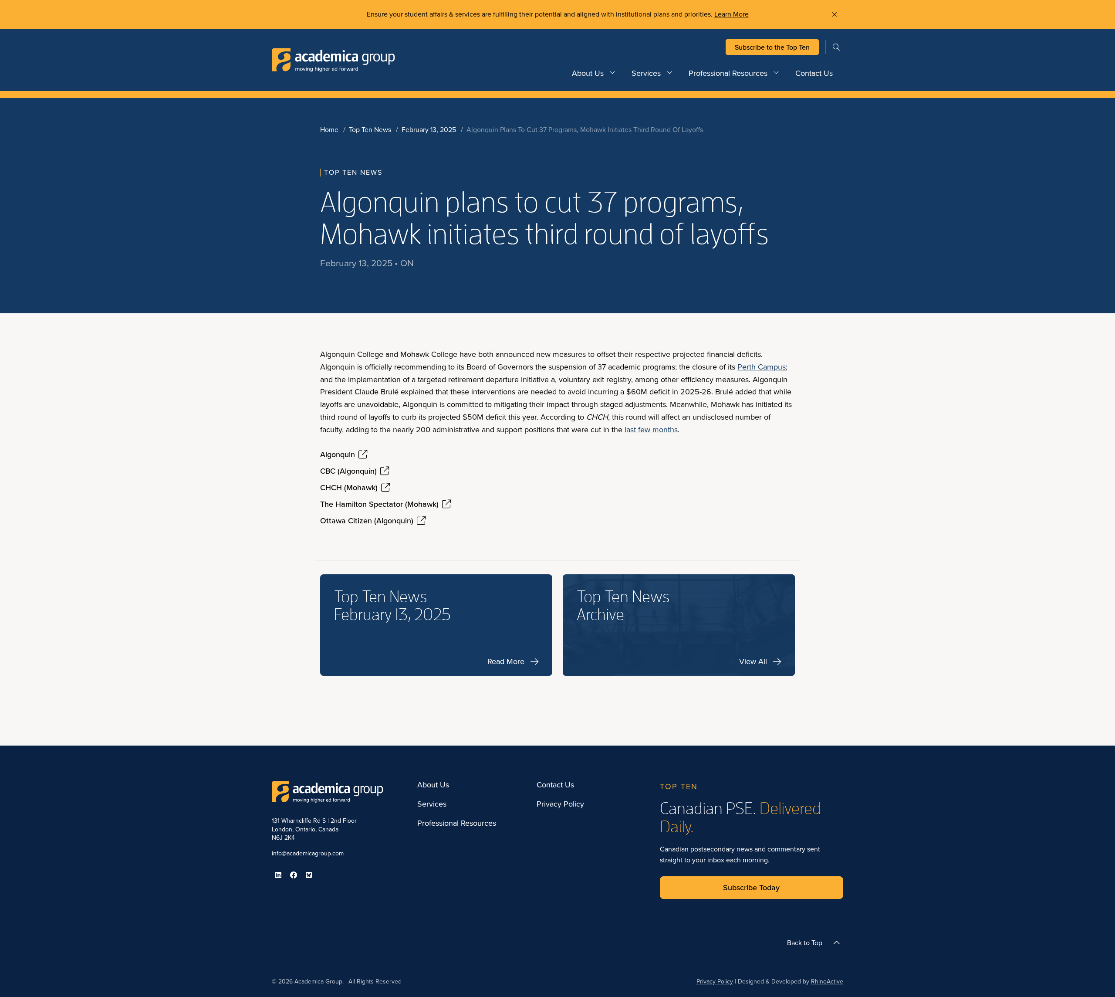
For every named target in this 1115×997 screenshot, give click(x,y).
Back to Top (804, 942)
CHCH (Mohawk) (349, 487)
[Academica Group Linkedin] (278, 875)
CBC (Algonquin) (348, 471)
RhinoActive (827, 981)
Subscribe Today (751, 887)
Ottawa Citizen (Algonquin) (366, 520)
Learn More (731, 14)
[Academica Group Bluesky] (308, 875)
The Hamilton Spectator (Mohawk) (379, 504)
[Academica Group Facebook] (294, 875)
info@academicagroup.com (308, 853)
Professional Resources (728, 73)
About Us (588, 73)
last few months (651, 429)
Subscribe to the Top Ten (772, 47)
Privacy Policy (560, 804)
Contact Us (814, 73)
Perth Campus (761, 366)
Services (646, 73)
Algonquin (337, 454)
